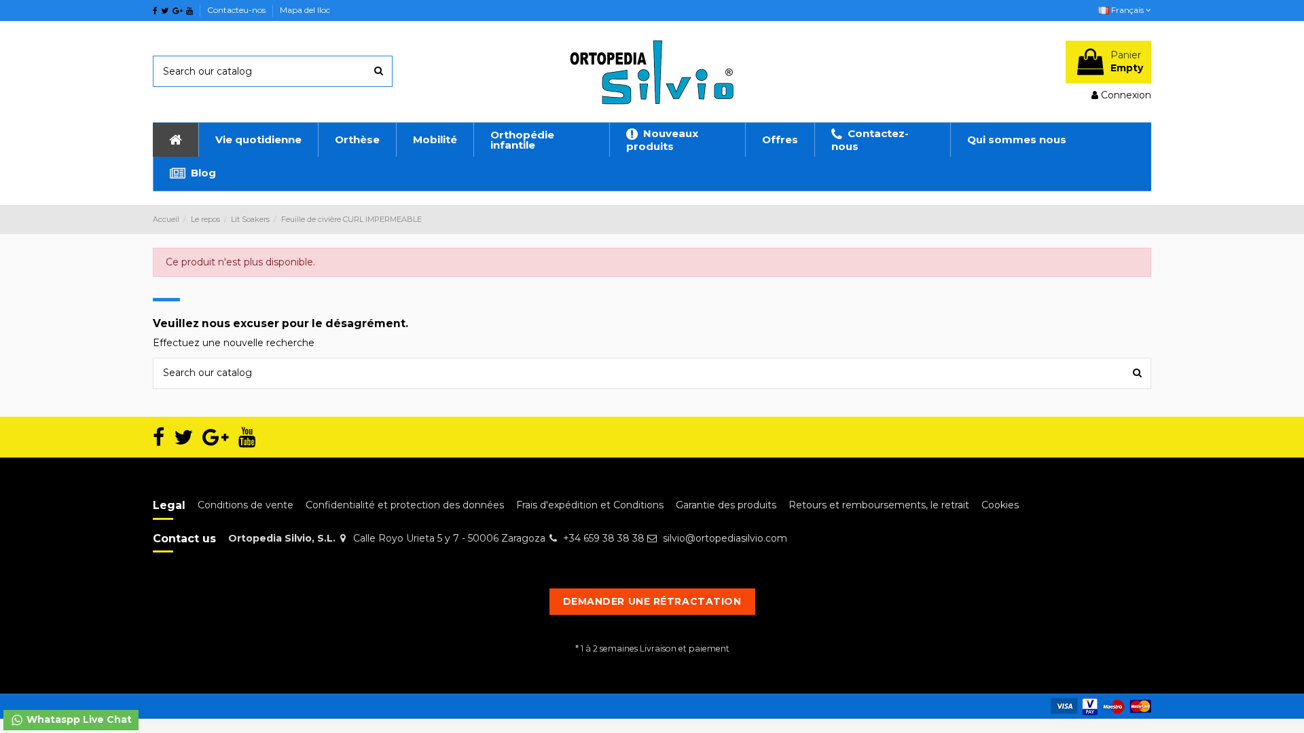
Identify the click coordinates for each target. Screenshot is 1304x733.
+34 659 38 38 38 (604, 538)
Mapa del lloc (305, 10)
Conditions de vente (245, 505)
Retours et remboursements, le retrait (879, 505)
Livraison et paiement (684, 648)
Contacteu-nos (237, 10)
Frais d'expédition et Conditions (590, 505)
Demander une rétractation (652, 601)
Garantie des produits (726, 505)
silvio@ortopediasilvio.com (725, 538)
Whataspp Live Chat (78, 719)
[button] (258, 140)
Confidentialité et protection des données (405, 505)
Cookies (1000, 505)
